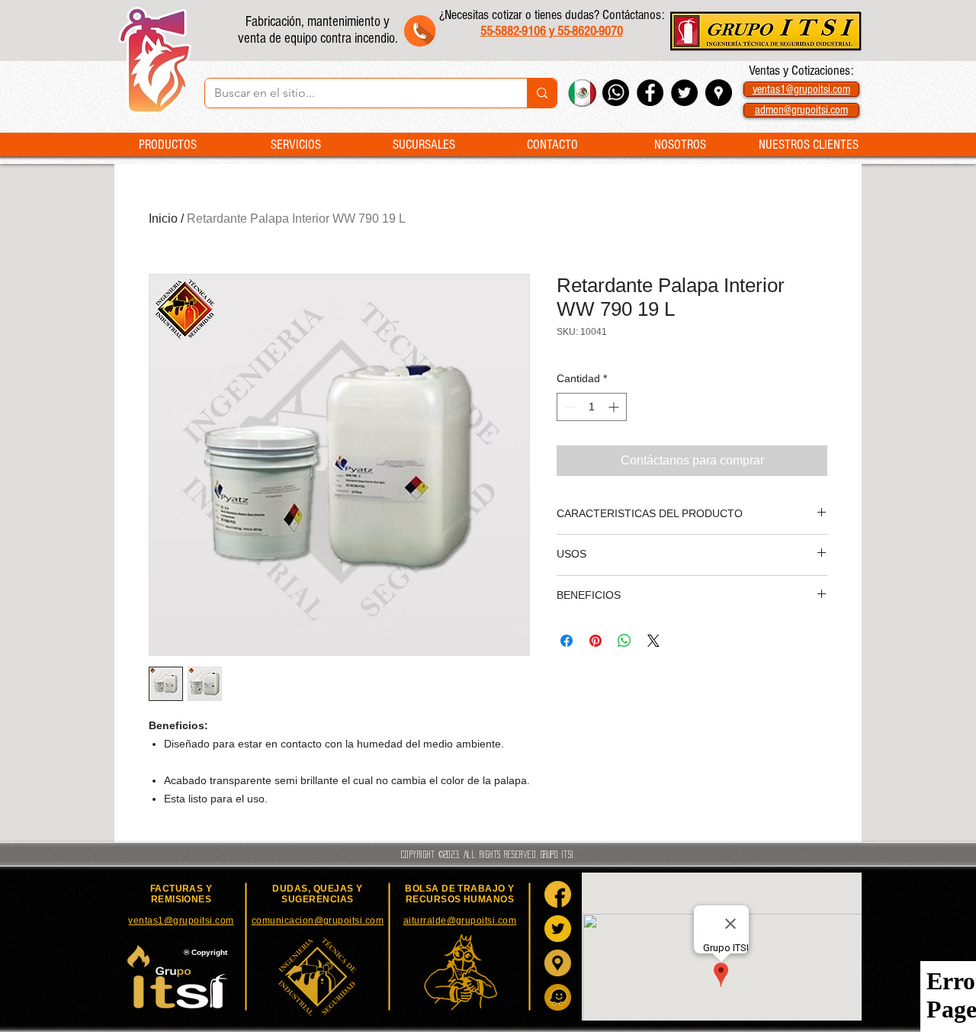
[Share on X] (653, 641)
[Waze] (557, 997)
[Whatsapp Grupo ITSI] (615, 92)
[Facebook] (557, 894)
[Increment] (614, 407)
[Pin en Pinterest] (595, 641)
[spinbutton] (591, 407)
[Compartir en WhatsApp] (624, 641)
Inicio (163, 218)
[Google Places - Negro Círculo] (718, 92)
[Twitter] (557, 928)
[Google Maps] (557, 963)
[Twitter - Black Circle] (684, 92)
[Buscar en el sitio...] (542, 93)
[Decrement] (568, 407)
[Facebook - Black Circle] (650, 92)
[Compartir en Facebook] (566, 641)
